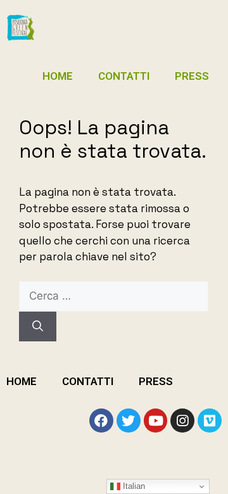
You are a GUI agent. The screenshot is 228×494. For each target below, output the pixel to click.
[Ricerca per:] (113, 296)
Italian (132, 486)
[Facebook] (101, 420)
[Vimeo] (210, 420)
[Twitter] (129, 420)
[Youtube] (156, 420)
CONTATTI (123, 76)
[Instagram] (182, 420)
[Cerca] (37, 327)
